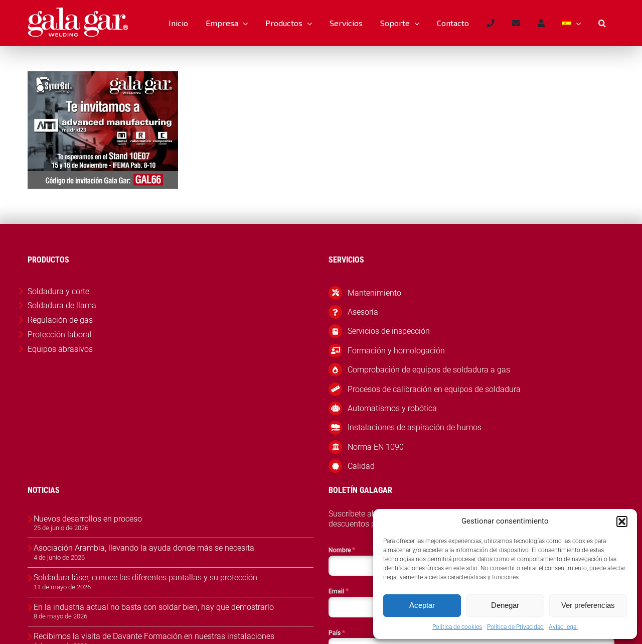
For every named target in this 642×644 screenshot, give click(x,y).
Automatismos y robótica (392, 408)
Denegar (505, 605)
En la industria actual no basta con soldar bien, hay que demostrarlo (154, 607)
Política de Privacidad (515, 626)
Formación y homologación (396, 350)
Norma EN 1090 (376, 447)
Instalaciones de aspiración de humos (415, 427)
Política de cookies (457, 626)
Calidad (361, 466)
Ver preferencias (588, 605)
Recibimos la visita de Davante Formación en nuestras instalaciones (154, 636)
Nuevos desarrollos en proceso (88, 519)
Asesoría (363, 312)
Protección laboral (60, 334)
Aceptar (422, 605)
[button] (622, 522)
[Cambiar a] (571, 23)
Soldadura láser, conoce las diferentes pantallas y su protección (145, 577)
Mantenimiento (374, 293)
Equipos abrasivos (60, 349)
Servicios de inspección (389, 331)
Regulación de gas (60, 320)
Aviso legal (563, 626)
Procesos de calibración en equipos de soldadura (434, 389)
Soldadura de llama (62, 305)
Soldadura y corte (58, 291)
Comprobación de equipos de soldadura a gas (429, 369)
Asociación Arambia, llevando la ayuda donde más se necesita (144, 548)
